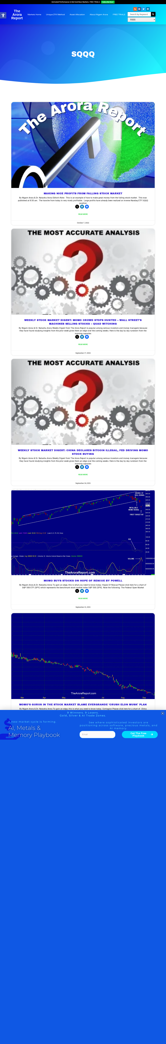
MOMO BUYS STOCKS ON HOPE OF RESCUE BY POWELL (83, 580)
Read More (83, 214)
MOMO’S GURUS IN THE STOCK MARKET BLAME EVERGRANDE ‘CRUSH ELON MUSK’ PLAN (83, 704)
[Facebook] (139, 9)
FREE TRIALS (119, 14)
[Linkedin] (148, 9)
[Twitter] (143, 9)
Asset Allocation (77, 14)
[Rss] (135, 9)
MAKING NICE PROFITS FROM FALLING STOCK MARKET (83, 193)
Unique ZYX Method (55, 14)
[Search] (153, 14)
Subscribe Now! (107, 2)
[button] (3, 15)
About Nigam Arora (99, 14)
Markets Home (34, 14)
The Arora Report (17, 14)
